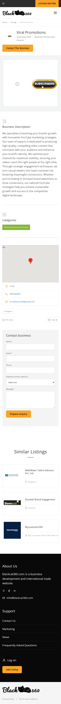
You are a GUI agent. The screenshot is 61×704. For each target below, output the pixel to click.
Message (10, 389)
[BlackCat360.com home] (16, 13)
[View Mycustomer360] (12, 530)
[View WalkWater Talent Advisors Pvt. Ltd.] (12, 475)
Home (4, 22)
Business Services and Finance (16, 227)
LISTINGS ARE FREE (47, 3)
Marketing (8, 629)
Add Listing (12, 669)
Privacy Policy (8, 699)
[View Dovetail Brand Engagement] (12, 502)
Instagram (8, 311)
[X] (3, 590)
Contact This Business (17, 48)
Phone (8, 365)
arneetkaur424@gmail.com (22, 301)
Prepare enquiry (18, 413)
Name (9, 341)
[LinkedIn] (14, 590)
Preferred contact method (17, 376)
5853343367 (15, 293)
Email (9, 353)
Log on (11, 660)
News (5, 637)
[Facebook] (9, 590)
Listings (13, 22)
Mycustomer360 (34, 527)
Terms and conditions (28, 699)
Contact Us (8, 621)
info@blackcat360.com (20, 598)
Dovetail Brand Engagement (40, 499)
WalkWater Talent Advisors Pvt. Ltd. (39, 472)
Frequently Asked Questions (19, 645)
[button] (30, 261)
